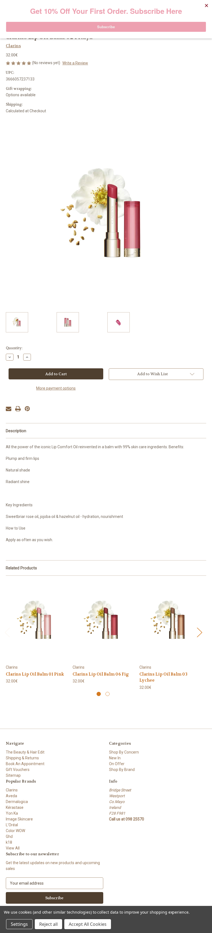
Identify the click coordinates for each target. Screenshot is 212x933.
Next (199, 632)
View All (13, 848)
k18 (9, 842)
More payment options (56, 388)
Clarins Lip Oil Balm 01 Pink (35, 674)
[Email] (8, 409)
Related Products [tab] (21, 567)
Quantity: (14, 348)
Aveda (11, 796)
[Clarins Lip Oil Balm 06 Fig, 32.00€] (103, 621)
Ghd (9, 836)
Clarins (12, 790)
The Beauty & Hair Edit (25, 752)
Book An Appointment (25, 764)
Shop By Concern (124, 752)
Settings (19, 924)
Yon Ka (12, 813)
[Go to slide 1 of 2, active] (99, 694)
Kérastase (14, 807)
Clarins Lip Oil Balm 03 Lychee (163, 677)
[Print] (18, 409)
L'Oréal (12, 825)
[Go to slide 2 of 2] (107, 694)
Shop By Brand (122, 769)
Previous (7, 632)
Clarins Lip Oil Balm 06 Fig (101, 674)
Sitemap (13, 775)
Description (16, 430)
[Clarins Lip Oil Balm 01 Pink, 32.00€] (36, 621)
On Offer (116, 764)
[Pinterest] (27, 409)
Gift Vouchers (18, 769)
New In (115, 758)
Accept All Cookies (88, 924)
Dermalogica (17, 801)
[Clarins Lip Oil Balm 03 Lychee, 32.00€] (170, 621)
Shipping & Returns (22, 758)
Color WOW (15, 830)
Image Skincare (19, 819)
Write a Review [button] (75, 63)
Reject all (48, 924)
